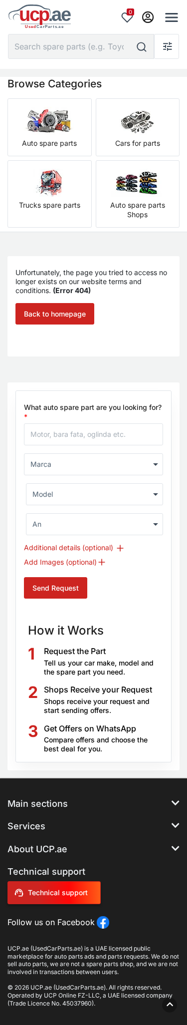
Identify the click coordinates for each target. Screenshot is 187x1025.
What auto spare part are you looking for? (93, 411)
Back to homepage (55, 314)
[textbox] (89, 464)
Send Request (55, 588)
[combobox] (93, 464)
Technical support (58, 892)
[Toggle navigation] (168, 17)
